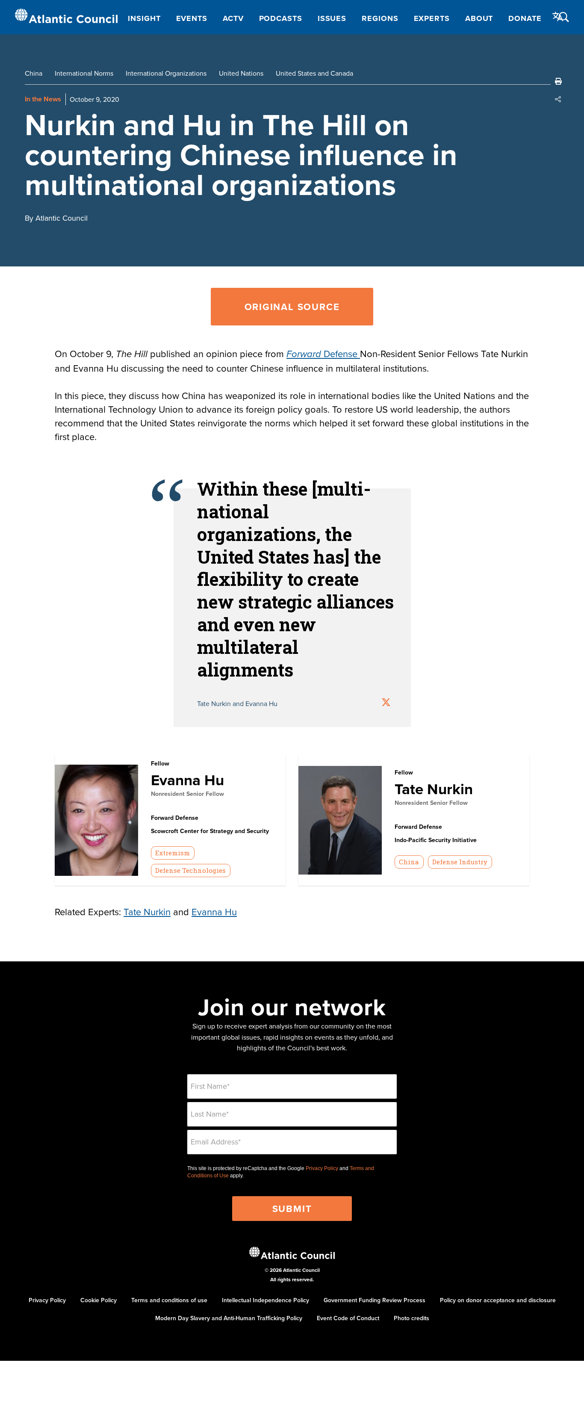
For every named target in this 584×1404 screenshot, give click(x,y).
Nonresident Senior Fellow (187, 793)
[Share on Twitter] (386, 703)
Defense (323, 353)
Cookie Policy (98, 1300)
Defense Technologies (190, 870)
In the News (43, 99)
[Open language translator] (558, 16)
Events (191, 18)
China (33, 73)
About (479, 18)
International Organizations (166, 73)
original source (292, 306)
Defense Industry (459, 861)
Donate (524, 18)
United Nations (241, 73)
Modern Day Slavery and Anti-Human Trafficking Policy (228, 1318)
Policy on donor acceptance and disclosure (498, 1300)
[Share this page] (558, 99)
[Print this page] (558, 81)
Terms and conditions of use (169, 1300)
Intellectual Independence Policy (265, 1300)
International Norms (84, 73)
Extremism (172, 852)
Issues (332, 18)
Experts (432, 18)
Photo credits (411, 1318)
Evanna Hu (187, 780)
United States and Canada (314, 73)
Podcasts (280, 18)
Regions (380, 18)
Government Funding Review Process (374, 1300)
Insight (144, 18)
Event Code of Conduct (348, 1318)
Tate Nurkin (434, 789)
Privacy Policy (322, 1168)
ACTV (233, 18)
